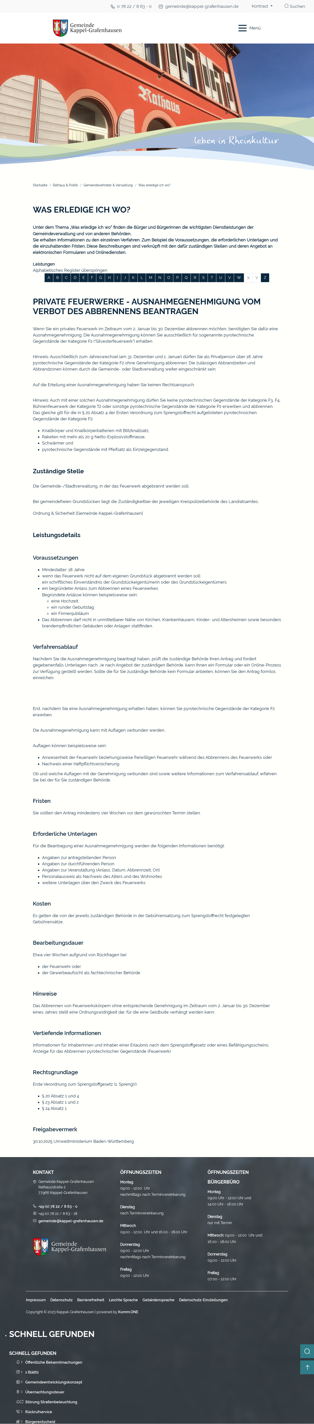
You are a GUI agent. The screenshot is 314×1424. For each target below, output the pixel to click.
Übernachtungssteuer (44, 1392)
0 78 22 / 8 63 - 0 (134, 6)
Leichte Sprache (123, 1300)
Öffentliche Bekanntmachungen (53, 1362)
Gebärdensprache (158, 1300)
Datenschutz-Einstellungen (203, 1300)
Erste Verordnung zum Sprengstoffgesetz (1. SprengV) (85, 1084)
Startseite (40, 185)
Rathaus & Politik (65, 185)
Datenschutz (61, 1300)
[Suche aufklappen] (307, 1351)
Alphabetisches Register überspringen (70, 270)
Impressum (36, 1300)
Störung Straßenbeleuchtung (51, 1402)
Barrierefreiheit (90, 1300)
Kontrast (260, 6)
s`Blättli (32, 1372)
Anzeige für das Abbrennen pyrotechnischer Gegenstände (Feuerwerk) (102, 1051)
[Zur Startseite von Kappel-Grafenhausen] (129, 28)
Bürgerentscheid (40, 1422)
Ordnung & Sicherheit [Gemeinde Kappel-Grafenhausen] (88, 513)
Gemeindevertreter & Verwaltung (108, 185)
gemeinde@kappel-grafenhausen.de (202, 6)
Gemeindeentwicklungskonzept (53, 1382)
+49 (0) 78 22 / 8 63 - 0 (57, 1206)
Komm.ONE (128, 1312)
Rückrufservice (38, 1412)
